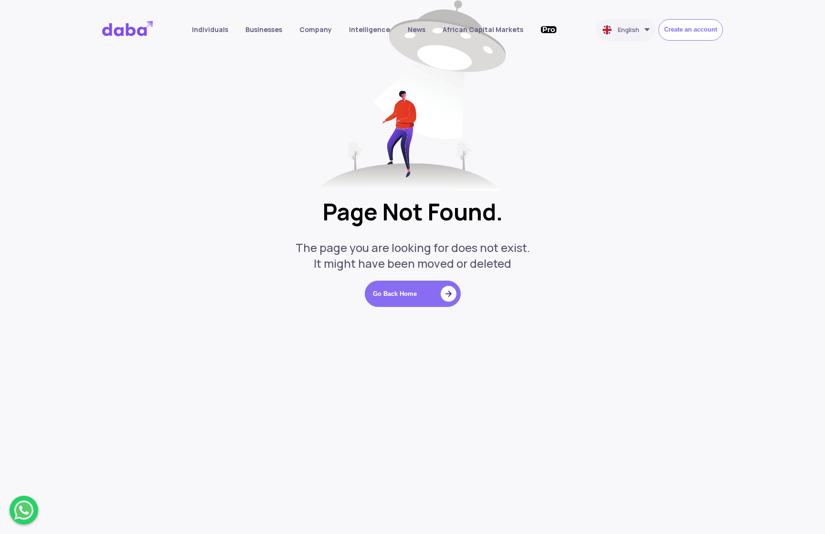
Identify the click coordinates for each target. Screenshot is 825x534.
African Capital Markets (483, 29)
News (416, 29)
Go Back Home (395, 293)
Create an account (690, 29)
